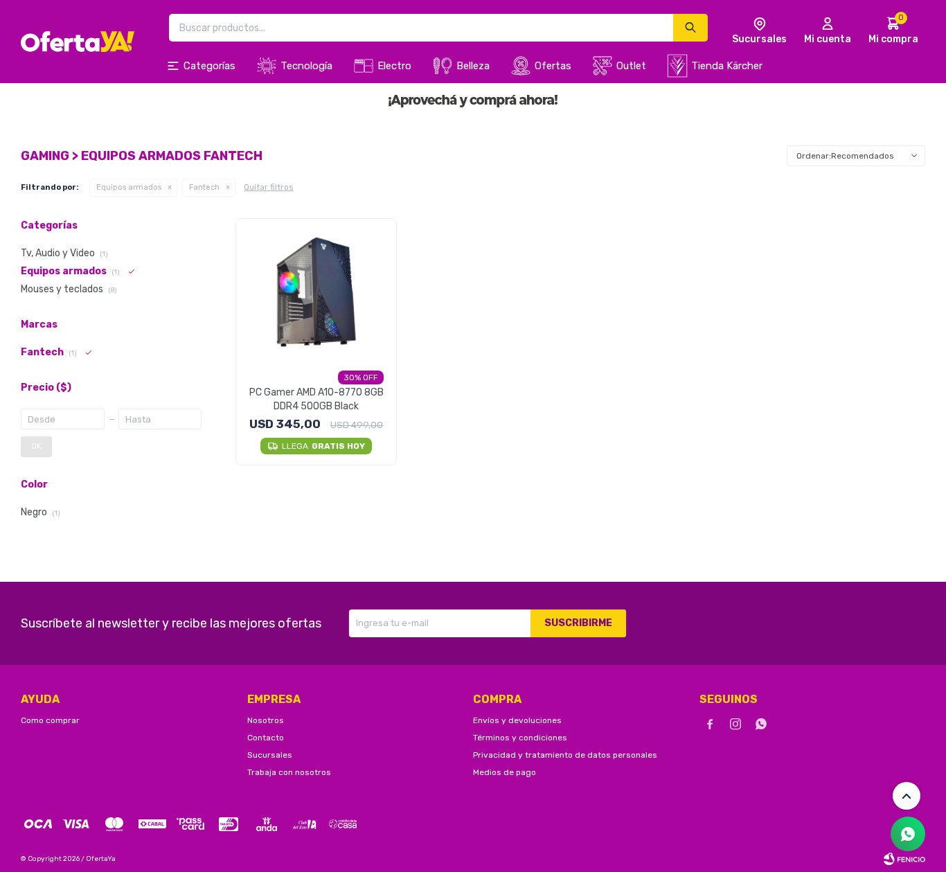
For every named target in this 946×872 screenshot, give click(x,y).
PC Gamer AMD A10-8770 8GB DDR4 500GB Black (316, 399)
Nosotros (265, 720)
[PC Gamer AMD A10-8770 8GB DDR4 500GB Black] (316, 292)
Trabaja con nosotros (289, 772)
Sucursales (269, 755)
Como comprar (50, 720)
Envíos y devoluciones (517, 720)
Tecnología (306, 66)
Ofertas (553, 66)
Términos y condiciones (520, 737)
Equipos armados (128, 187)
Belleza (473, 66)
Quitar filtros (269, 187)
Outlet (631, 66)
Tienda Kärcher (726, 66)
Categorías (209, 66)
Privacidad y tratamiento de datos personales (565, 755)
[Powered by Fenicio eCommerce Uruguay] (904, 858)
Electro (394, 66)
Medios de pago (504, 772)
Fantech (204, 187)
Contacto (265, 737)
